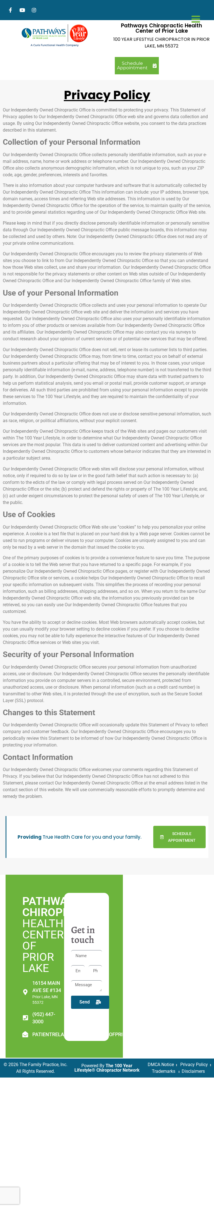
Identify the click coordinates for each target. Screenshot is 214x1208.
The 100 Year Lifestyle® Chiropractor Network (107, 1068)
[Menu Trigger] (195, 18)
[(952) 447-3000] (25, 1018)
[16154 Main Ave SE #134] (25, 992)
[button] (179, 837)
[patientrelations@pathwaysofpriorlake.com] (25, 1034)
